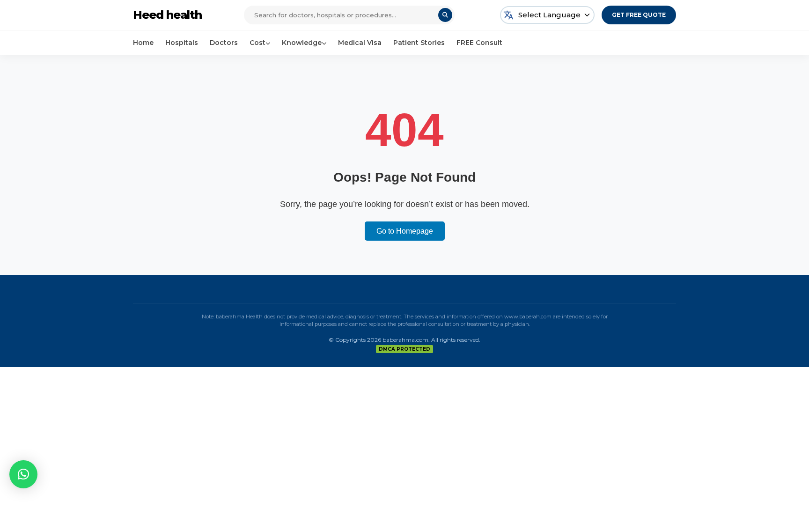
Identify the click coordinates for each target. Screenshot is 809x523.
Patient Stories (419, 42)
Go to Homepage (404, 231)
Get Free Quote (639, 14)
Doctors (224, 42)
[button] (23, 474)
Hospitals (181, 42)
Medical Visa (360, 42)
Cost (257, 42)
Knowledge (302, 42)
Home (143, 42)
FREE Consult (479, 42)
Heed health (167, 15)
